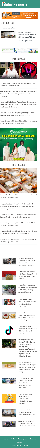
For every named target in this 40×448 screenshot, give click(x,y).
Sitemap (19, 442)
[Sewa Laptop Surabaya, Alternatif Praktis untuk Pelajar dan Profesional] (9, 424)
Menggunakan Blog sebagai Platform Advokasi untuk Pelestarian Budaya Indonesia (25, 398)
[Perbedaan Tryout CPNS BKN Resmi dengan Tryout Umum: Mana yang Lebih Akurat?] (9, 275)
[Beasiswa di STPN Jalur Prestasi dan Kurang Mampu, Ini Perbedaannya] (9, 413)
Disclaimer (33, 439)
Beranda (5, 439)
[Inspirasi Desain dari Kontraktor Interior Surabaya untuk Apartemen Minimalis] (8, 35)
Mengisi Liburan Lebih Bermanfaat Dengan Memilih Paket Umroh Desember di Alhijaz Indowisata (26, 382)
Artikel (13, 439)
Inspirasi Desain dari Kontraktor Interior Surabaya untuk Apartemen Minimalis (27, 34)
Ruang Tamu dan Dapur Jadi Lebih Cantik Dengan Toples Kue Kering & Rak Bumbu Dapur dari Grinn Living (27, 367)
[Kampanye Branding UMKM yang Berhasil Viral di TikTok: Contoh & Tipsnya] (9, 330)
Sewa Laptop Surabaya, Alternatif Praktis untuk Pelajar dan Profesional (26, 423)
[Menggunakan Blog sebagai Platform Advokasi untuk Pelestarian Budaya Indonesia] (9, 398)
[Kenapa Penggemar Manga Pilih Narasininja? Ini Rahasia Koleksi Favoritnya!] (9, 302)
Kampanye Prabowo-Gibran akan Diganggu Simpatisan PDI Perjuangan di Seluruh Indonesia (17, 77)
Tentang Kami (22, 439)
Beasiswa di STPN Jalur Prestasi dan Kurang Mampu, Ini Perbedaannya (27, 412)
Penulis (21, 41)
